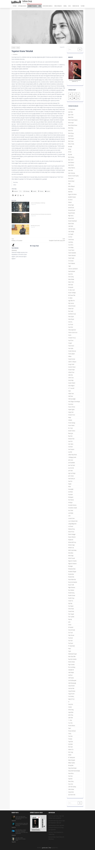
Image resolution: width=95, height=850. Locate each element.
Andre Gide (70, 170)
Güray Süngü (70, 380)
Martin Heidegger (71, 534)
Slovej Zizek (70, 704)
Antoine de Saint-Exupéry (73, 176)
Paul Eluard (70, 643)
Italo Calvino (70, 444)
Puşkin (69, 651)
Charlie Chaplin (71, 258)
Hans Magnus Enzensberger (74, 401)
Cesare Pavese (71, 250)
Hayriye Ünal (70, 412)
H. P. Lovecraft (71, 388)
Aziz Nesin (70, 200)
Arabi (69, 184)
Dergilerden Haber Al (47, 6)
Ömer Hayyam (71, 614)
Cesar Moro (70, 245)
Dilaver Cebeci (71, 282)
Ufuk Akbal (70, 744)
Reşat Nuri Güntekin (72, 659)
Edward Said (70, 308)
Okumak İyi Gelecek (32, 6)
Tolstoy (69, 733)
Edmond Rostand (71, 306)
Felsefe (69, 335)
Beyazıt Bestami (71, 213)
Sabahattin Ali (71, 670)
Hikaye (69, 417)
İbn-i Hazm (70, 428)
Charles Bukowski (72, 255)
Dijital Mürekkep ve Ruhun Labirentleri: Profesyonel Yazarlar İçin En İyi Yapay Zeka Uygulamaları (22, 831)
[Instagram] (78, 94)
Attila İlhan (70, 192)
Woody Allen (70, 765)
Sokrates (70, 707)
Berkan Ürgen (71, 205)
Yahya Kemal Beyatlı (72, 768)
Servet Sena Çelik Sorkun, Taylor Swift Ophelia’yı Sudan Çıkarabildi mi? (41, 214)
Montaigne (70, 566)
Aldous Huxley (71, 144)
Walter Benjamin (71, 760)
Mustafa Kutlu (71, 577)
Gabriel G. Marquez (72, 362)
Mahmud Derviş (71, 529)
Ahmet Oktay (70, 128)
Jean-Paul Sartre (71, 465)
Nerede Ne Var (76, 6)
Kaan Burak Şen (71, 478)
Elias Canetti (70, 311)
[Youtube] (74, 98)
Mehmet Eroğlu (71, 545)
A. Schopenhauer (71, 109)
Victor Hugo (70, 752)
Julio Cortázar (71, 476)
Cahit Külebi (70, 226)
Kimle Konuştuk (58, 6)
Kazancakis (70, 494)
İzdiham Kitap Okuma (72, 455)
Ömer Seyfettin (71, 617)
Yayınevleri (70, 779)
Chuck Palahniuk (71, 263)
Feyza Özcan (70, 340)
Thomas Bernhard (72, 731)
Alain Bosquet (71, 138)
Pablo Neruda (71, 635)
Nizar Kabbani (71, 590)
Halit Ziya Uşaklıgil (71, 399)
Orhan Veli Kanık (71, 630)
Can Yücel (70, 237)
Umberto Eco (70, 749)
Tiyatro (69, 728)
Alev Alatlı (70, 146)
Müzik (69, 486)
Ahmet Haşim (71, 122)
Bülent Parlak (71, 223)
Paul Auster (70, 638)
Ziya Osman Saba (71, 795)
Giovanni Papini (71, 370)
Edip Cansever (71, 303)
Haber (69, 391)
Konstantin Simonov (72, 505)
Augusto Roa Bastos (72, 194)
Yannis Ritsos (71, 773)
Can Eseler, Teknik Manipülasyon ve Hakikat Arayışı (38, 202)
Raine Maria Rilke (72, 656)
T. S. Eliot (70, 720)
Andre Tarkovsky (71, 173)
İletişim (82, 6)
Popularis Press (54, 848)
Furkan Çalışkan (71, 354)
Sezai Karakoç (71, 696)
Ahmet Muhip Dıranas (72, 125)
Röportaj (70, 619)
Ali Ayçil (69, 149)
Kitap (40, 6)
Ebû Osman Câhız (71, 295)
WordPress (39, 848)
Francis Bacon (71, 346)
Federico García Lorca (72, 332)
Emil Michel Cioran (72, 314)
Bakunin (70, 202)
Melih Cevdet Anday (72, 550)
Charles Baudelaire (72, 253)
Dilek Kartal (70, 285)
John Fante (70, 470)
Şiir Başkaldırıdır (22, 6)
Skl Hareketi (70, 627)
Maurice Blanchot (72, 537)
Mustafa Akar (71, 574)
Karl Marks (70, 492)
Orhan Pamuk (71, 609)
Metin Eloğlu (70, 555)
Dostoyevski (70, 287)
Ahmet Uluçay (71, 133)
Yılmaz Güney (71, 781)
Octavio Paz (70, 601)
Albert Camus (71, 141)
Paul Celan (70, 640)
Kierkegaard (70, 497)
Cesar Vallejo (71, 247)
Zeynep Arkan (71, 792)
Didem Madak (71, 279)
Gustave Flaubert (71, 383)
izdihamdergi (15, 54)
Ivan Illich (70, 452)
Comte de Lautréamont (73, 269)
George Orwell (71, 364)
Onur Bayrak (70, 606)
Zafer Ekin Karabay (72, 787)
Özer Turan (70, 632)
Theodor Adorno (71, 725)
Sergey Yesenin (71, 694)
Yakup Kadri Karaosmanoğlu (74, 771)
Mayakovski (70, 540)
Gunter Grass (71, 377)
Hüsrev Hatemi (71, 425)
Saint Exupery (71, 678)
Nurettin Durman (71, 595)
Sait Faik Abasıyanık (72, 680)
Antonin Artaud (71, 181)
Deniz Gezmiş (71, 277)
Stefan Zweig (70, 710)
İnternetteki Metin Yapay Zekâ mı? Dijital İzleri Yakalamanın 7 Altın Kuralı (22, 824)
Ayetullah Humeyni (72, 197)
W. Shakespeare (71, 757)
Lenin (69, 516)
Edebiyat (13, 47)
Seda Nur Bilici (71, 688)
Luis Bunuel (70, 526)
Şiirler (69, 622)
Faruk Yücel (70, 327)
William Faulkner (71, 763)
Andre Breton (71, 165)
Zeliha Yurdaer (71, 789)
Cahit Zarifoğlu (71, 231)
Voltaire (69, 755)
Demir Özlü (70, 274)
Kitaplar (18, 47)
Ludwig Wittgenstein (72, 524)
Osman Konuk (71, 611)
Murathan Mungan (72, 571)
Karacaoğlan (70, 489)
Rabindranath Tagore (72, 654)
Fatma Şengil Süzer (72, 330)
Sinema (69, 625)
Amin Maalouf (71, 162)
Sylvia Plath (70, 717)
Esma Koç (70, 322)
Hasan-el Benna (71, 407)
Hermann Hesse (71, 415)
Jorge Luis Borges (71, 473)
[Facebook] (74, 94)
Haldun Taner (71, 393)
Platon (69, 648)
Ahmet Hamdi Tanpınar (72, 120)
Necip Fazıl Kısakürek (72, 582)
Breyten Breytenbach (72, 221)
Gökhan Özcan (71, 372)
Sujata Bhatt (70, 712)
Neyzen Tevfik (71, 585)
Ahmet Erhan (70, 117)
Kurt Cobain (70, 510)
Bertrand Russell (71, 210)
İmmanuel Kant (71, 439)
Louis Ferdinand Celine (73, 521)
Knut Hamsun (71, 500)
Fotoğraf (70, 343)
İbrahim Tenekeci (71, 431)
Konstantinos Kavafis (72, 508)
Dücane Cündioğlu (72, 292)
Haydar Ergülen (71, 409)
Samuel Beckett (71, 686)
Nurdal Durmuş (71, 593)
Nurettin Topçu (71, 598)
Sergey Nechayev (71, 691)
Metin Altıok (70, 553)
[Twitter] (70, 94)
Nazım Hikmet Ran (72, 579)
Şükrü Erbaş (70, 715)
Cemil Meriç (70, 242)
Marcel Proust (71, 532)
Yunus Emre (70, 784)
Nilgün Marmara (71, 587)
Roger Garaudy (71, 664)
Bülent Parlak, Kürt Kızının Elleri (35, 225)
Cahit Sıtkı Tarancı (71, 229)
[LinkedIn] (70, 98)
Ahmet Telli (70, 130)
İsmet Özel (70, 441)
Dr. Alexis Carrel (71, 290)
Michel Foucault (71, 558)
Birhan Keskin (71, 218)
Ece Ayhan (70, 298)
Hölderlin (70, 420)
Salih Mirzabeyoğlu (72, 683)
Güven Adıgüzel (71, 385)
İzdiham (14, 6)
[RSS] (78, 98)
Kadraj (65, 6)
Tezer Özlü (70, 723)
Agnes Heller (70, 115)
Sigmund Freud (71, 699)
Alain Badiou (70, 136)
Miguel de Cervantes (72, 561)
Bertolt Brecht (71, 207)
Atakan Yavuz (71, 189)
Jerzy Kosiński (71, 468)
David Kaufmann (71, 271)
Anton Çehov (70, 178)
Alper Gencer (70, 160)
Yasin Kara (70, 776)
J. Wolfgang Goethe (72, 457)
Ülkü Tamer (70, 747)
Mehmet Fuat (71, 547)
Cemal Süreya (71, 239)
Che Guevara (70, 261)
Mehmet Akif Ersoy (72, 542)
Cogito (69, 266)
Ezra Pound (70, 324)
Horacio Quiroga (71, 423)
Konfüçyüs (70, 502)
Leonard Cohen (71, 518)
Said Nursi (70, 675)
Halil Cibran (70, 396)
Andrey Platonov (71, 168)
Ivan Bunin (70, 447)
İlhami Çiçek (70, 433)
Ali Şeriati (70, 154)
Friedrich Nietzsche (72, 351)
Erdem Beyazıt (71, 319)
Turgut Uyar (70, 741)
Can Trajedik (70, 234)
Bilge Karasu (70, 215)
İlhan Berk (70, 436)
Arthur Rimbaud (71, 186)
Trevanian (70, 739)
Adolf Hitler (70, 112)
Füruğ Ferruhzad (71, 359)
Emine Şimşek (71, 316)
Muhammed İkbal (71, 569)
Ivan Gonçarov (71, 449)
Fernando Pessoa (72, 338)
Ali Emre (69, 152)
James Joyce (70, 460)
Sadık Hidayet (71, 672)
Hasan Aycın (70, 404)
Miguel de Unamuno (72, 563)
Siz (68, 702)
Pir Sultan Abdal (71, 646)
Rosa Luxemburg (71, 667)
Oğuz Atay (70, 603)
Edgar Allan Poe (71, 300)
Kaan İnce (70, 481)
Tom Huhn (70, 736)
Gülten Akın (70, 375)
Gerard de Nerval (71, 367)
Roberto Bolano (71, 662)
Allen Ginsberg (71, 157)
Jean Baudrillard (71, 462)
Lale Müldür (70, 513)
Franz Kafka (70, 348)
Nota (69, 6)
